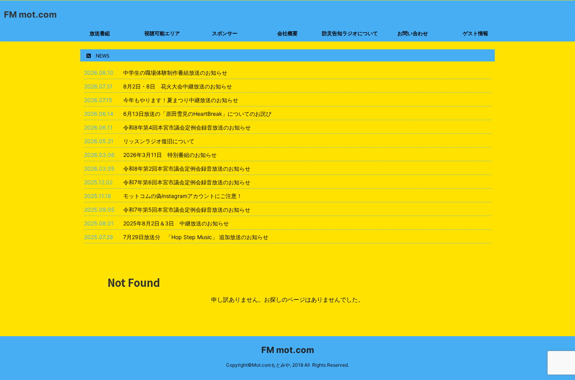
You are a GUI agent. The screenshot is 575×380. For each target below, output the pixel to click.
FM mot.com (30, 14)
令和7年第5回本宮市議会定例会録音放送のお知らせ (186, 209)
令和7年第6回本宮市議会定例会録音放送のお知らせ (186, 182)
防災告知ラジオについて (350, 33)
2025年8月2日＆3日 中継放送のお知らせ (176, 223)
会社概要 (287, 33)
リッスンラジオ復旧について (158, 141)
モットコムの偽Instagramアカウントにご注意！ (182, 196)
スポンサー (224, 33)
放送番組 (100, 33)
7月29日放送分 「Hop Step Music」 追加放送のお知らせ (195, 237)
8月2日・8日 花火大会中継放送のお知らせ (177, 86)
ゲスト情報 (475, 33)
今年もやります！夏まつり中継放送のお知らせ (180, 100)
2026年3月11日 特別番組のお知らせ (170, 154)
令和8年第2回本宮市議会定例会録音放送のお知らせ (186, 168)
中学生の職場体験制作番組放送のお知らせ (175, 72)
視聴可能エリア (162, 33)
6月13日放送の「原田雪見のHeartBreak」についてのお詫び (197, 113)
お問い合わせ (412, 33)
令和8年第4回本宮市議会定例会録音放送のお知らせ (187, 127)
